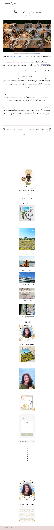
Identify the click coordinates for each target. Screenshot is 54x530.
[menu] (50, 3)
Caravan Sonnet (10, 3)
